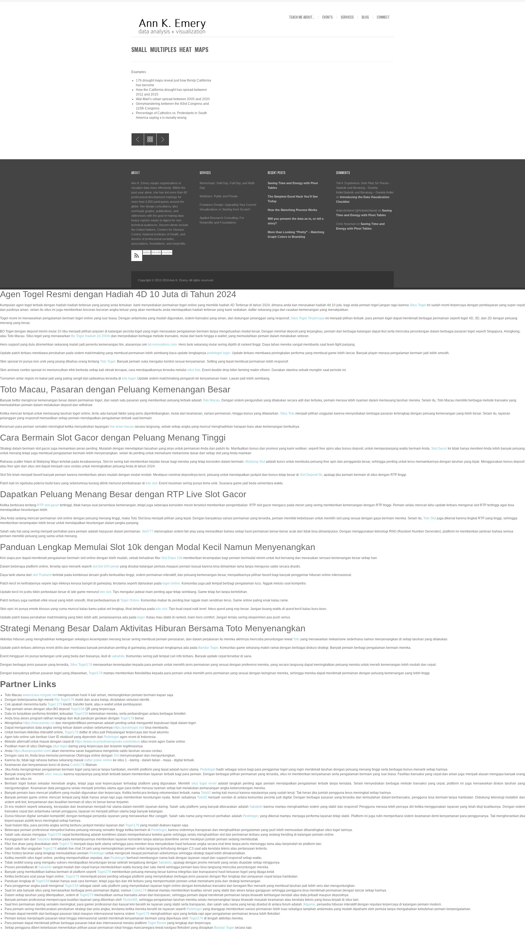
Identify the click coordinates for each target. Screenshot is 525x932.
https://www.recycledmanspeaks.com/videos (107, 741)
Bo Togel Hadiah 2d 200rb (90, 336)
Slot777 (147, 531)
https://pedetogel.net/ (128, 728)
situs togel (60, 746)
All (150, 139)
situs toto (193, 370)
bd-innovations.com (162, 344)
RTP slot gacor (48, 505)
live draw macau (122, 427)
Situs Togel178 (81, 665)
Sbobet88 (130, 900)
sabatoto (118, 656)
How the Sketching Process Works (292, 210)
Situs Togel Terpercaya (308, 318)
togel (141, 617)
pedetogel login (218, 353)
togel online (171, 583)
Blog (365, 17)
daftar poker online (98, 760)
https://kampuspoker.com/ (32, 751)
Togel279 (104, 872)
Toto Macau (211, 400)
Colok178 (77, 765)
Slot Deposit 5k (311, 475)
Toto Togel (107, 361)
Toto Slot (429, 518)
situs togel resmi (204, 783)
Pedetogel (111, 737)
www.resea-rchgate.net (40, 695)
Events (327, 17)
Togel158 (77, 709)
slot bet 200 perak (105, 566)
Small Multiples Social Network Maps (163, 139)
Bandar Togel (208, 648)
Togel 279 (55, 704)
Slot (116, 755)
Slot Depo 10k (171, 558)
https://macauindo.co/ (39, 723)
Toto (296, 639)
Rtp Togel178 (64, 700)
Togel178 (96, 673)
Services (347, 17)
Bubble (138, 139)
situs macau (54, 774)
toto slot (151, 483)
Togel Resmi (157, 923)
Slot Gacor (439, 448)
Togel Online (129, 600)
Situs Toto (287, 413)
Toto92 (206, 793)
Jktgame (309, 904)
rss (136, 255)
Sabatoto (256, 807)
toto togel (129, 378)
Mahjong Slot (255, 462)
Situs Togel (418, 305)
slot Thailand (42, 575)
